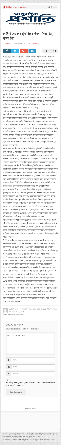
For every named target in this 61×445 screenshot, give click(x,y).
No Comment (34, 44)
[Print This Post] (45, 51)
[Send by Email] (54, 51)
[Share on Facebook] (7, 51)
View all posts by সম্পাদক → (14, 314)
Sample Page (30, 408)
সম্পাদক (7, 44)
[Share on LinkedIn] (33, 51)
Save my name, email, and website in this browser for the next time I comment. (30, 384)
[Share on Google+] (24, 51)
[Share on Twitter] (15, 51)
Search (53, 7)
